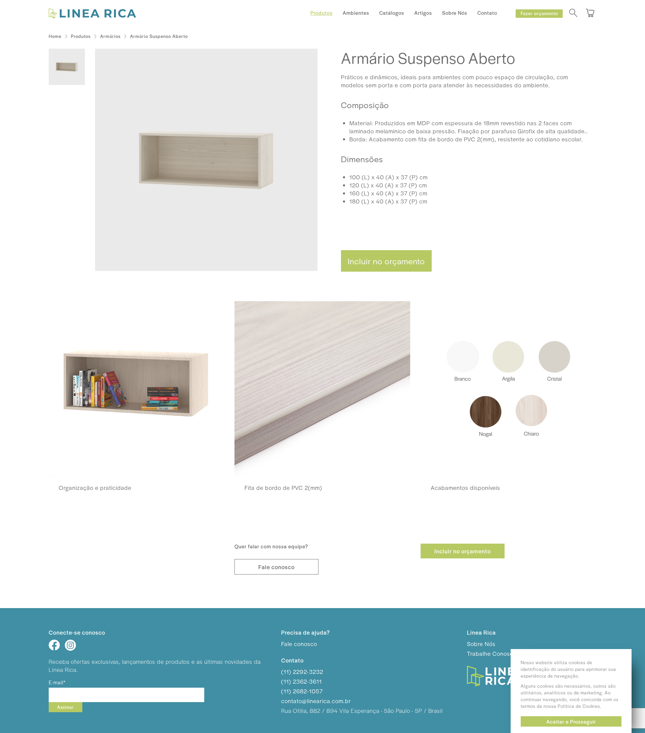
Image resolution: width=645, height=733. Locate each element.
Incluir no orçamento (386, 261)
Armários (110, 36)
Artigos (423, 12)
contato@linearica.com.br (316, 701)
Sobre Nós (454, 12)
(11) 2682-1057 (302, 691)
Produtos (321, 12)
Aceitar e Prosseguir (571, 721)
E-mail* (57, 682)
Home (55, 36)
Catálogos (391, 12)
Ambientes (356, 12)
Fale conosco (276, 567)
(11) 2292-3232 (302, 672)
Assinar (65, 707)
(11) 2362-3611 (301, 681)
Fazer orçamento (539, 13)
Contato (487, 12)
